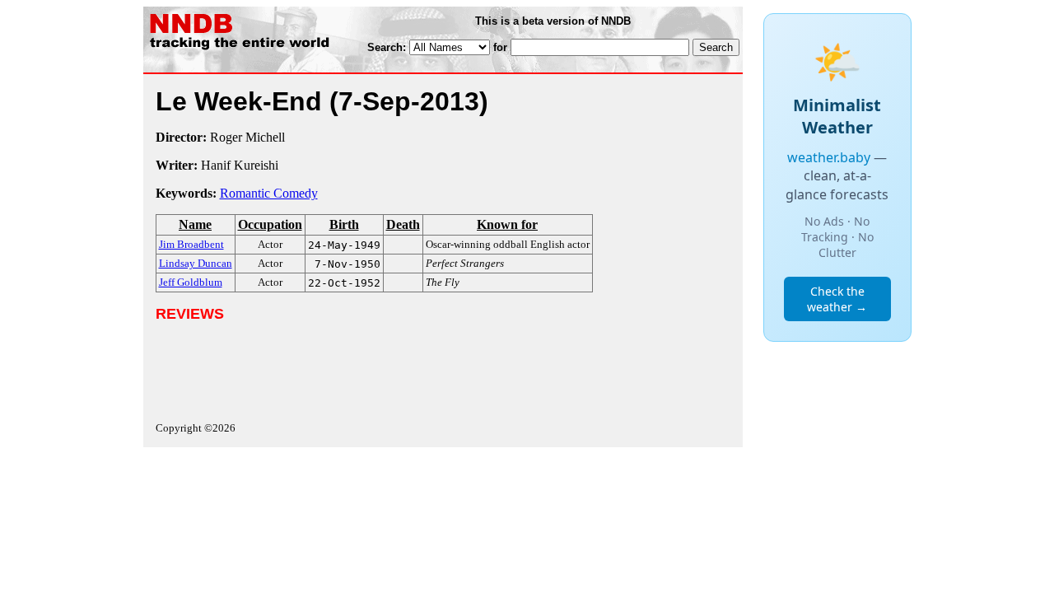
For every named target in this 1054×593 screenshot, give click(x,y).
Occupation (270, 224)
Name (195, 224)
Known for (507, 224)
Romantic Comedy (269, 193)
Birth (344, 224)
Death (403, 224)
